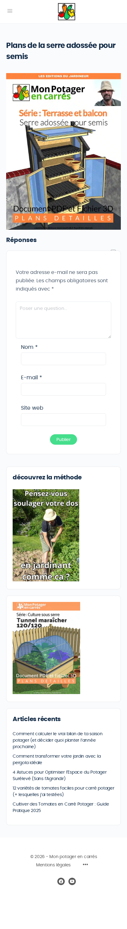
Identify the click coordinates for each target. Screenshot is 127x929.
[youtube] (72, 881)
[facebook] (61, 881)
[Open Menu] (10, 11)
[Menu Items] (85, 865)
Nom (29, 347)
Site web (32, 408)
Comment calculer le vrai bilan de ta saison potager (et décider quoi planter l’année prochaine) (58, 740)
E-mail (31, 377)
